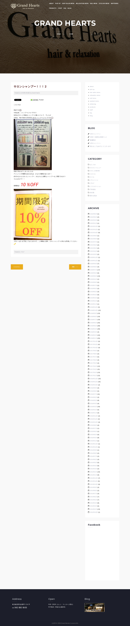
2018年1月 (93, 338)
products (52, 8)
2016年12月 (94, 378)
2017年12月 (94, 341)
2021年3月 (93, 254)
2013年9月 (93, 487)
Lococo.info (74, 623)
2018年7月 (93, 319)
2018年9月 (93, 313)
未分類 (92, 192)
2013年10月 (94, 484)
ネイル (92, 177)
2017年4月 (93, 366)
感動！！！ (75, 267)
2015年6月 (93, 431)
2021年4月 (93, 251)
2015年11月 (94, 419)
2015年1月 (93, 441)
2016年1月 (93, 413)
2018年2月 (93, 335)
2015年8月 (93, 425)
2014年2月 (93, 472)
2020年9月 (93, 263)
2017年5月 (93, 363)
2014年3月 (93, 468)
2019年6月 (93, 288)
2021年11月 (94, 229)
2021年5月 (93, 248)
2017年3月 (93, 369)
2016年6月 (93, 397)
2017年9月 (93, 350)
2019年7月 (93, 285)
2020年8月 (93, 267)
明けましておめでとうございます (100, 146)
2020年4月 (93, 279)
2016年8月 (93, 391)
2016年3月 (93, 406)
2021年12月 (94, 226)
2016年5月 (93, 400)
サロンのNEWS (95, 171)
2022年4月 (93, 220)
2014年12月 (94, 444)
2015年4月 (93, 437)
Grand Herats (65, 623)
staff (60, 8)
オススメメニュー (95, 167)
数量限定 (93, 140)
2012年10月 (94, 512)
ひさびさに (17, 267)
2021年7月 (93, 242)
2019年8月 (93, 282)
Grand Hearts (36, 93)
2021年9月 (93, 235)
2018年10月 (94, 310)
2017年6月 (93, 360)
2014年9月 (93, 450)
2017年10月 (94, 347)
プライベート (94, 180)
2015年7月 (93, 428)
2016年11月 (94, 381)
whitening (114, 3)
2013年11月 (94, 481)
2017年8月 (93, 354)
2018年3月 (93, 332)
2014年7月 (93, 456)
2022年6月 (93, 214)
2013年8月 (93, 490)
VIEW (71, 34)
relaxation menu (82, 3)
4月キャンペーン (95, 143)
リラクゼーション (95, 186)
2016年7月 (93, 394)
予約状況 (93, 189)
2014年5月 (93, 462)
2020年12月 (94, 257)
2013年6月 (93, 496)
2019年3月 (93, 298)
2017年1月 (93, 375)
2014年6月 (93, 459)
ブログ (22, 252)
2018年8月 (93, 316)
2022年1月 (93, 223)
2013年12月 (94, 478)
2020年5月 (93, 276)
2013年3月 (93, 506)
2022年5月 (93, 217)
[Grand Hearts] (25, 6)
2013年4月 (93, 503)
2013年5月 (93, 500)
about (51, 3)
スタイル (93, 174)
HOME (59, 34)
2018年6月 (93, 322)
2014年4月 (93, 465)
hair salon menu (68, 3)
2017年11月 (94, 344)
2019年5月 (93, 291)
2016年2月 (93, 409)
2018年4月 (93, 329)
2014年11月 (94, 447)
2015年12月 (94, 416)
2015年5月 (93, 434)
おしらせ (93, 164)
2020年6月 (93, 273)
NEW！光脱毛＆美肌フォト (98, 137)
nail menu (93, 3)
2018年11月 (94, 307)
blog (69, 8)
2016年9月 (93, 388)
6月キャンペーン (95, 134)
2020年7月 (93, 270)
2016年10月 (94, 385)
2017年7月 (93, 357)
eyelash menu (104, 3)
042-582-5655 (21, 607)
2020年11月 (94, 260)
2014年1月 (93, 475)
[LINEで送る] (34, 100)
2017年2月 (93, 372)
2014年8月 (93, 453)
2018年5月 (93, 326)
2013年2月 (93, 509)
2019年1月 (93, 304)
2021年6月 (93, 245)
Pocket (41, 100)
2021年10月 (94, 232)
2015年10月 (94, 422)
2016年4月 (93, 403)
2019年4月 (93, 294)
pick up (58, 3)
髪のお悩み (93, 195)
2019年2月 (93, 301)
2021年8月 (93, 239)
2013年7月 (93, 493)
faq (65, 8)
